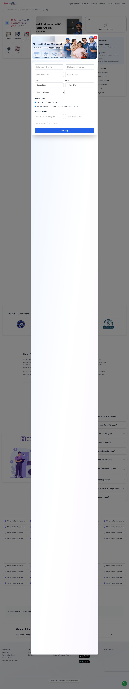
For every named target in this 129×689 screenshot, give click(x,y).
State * (37, 80)
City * (67, 80)
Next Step (64, 131)
